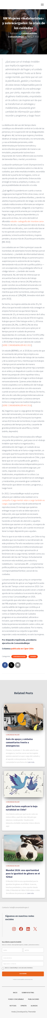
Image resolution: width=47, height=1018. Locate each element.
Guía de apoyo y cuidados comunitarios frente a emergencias (19, 742)
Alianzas (34, 1006)
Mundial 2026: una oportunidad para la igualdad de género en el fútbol (23, 873)
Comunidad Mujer (19, 656)
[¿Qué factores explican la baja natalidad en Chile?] (23, 784)
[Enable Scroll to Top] (42, 1012)
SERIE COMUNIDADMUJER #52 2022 (16, 345)
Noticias (13, 1006)
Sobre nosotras (28, 993)
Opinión (33, 656)
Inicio (15, 993)
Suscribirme (23, 974)
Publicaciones (33, 999)
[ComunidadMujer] (7, 4)
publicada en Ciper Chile (22, 648)
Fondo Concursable (16, 999)
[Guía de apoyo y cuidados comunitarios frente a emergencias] (23, 716)
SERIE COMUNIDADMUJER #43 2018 (16, 405)
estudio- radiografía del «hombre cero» (27, 221)
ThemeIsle (32, 1011)
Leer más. (31, 762)
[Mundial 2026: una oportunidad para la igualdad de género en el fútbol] (23, 848)
